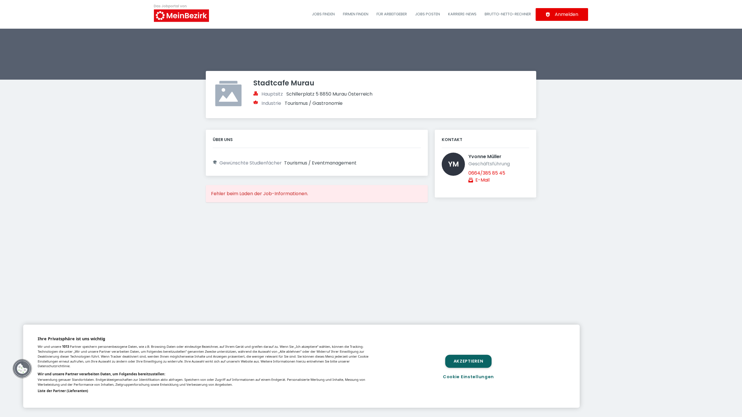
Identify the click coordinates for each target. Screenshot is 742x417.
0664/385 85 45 (486, 173)
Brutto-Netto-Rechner (508, 14)
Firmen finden (355, 14)
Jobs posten (427, 14)
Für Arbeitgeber (392, 14)
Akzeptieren (468, 361)
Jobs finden (323, 14)
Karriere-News (462, 14)
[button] (22, 368)
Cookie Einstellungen (468, 377)
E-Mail (482, 180)
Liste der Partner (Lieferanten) (63, 391)
